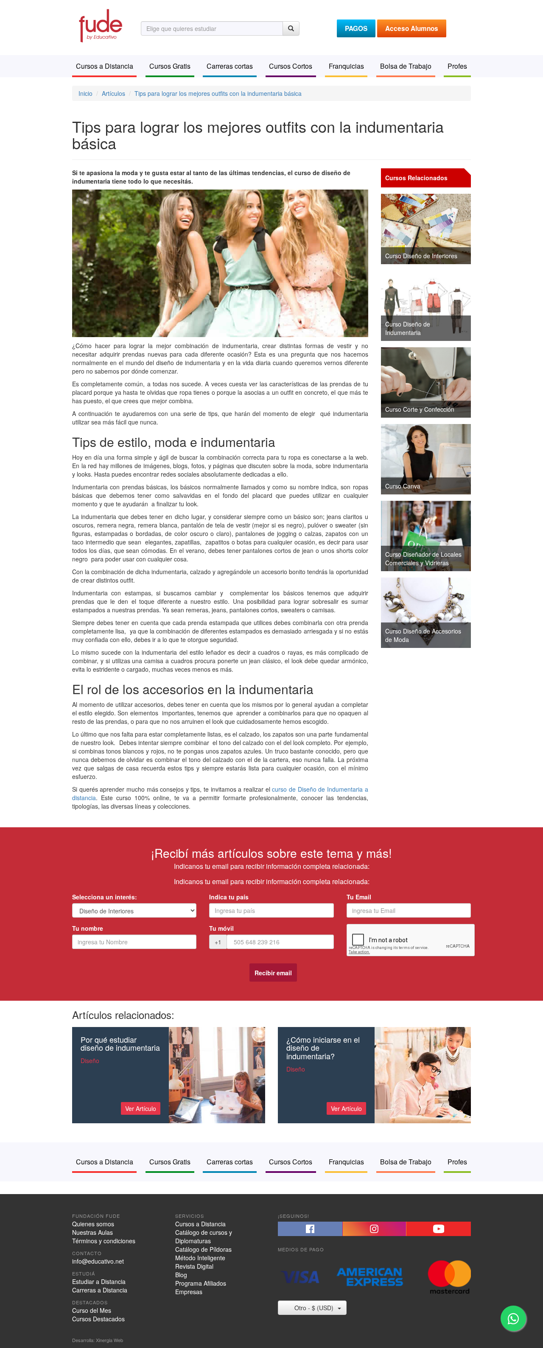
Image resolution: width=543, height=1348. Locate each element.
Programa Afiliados (200, 1283)
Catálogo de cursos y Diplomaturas (203, 1236)
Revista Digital (194, 1266)
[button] (310, 1229)
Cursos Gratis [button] (169, 66)
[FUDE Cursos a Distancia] (100, 24)
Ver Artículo (140, 1108)
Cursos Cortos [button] (290, 66)
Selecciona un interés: (104, 897)
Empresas (188, 1291)
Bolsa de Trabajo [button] (405, 66)
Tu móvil (221, 928)
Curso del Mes (91, 1310)
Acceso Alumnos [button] (411, 28)
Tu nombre (87, 928)
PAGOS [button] (356, 28)
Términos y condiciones (103, 1240)
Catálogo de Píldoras (203, 1249)
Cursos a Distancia (200, 1224)
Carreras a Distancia (99, 1290)
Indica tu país (229, 897)
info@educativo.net (98, 1261)
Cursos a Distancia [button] (104, 66)
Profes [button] (457, 66)
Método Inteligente (200, 1257)
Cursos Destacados (98, 1319)
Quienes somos (93, 1224)
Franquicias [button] (346, 66)
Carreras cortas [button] (230, 66)
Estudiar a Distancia (99, 1281)
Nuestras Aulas (92, 1232)
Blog (181, 1274)
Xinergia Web (109, 1340)
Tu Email (359, 897)
